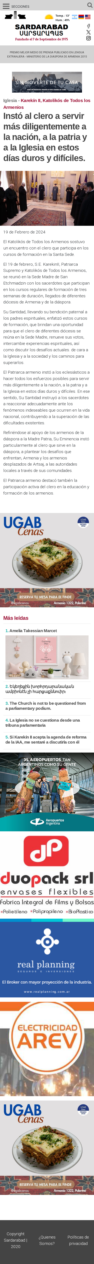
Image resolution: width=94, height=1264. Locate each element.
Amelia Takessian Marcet (31, 630)
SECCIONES (15, 6)
